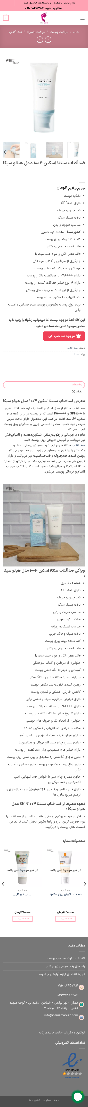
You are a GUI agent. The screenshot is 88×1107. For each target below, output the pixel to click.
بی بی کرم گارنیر (23, 894)
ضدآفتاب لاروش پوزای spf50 (65, 894)
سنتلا (76, 354)
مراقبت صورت (36, 32)
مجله (56, 1100)
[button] (82, 18)
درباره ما (47, 1100)
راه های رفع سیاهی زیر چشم (65, 966)
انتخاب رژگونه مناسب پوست (66, 958)
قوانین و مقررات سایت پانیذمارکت (62, 1032)
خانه (76, 32)
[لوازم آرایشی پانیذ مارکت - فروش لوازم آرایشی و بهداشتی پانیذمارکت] (44, 18)
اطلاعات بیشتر (65, 918)
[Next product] (48, 39)
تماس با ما (34, 1100)
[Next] (7, 97)
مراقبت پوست (59, 32)
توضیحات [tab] (77, 385)
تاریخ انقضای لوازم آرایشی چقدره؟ (62, 974)
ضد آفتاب (15, 32)
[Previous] (78, 97)
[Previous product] (40, 39)
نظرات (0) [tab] (77, 392)
